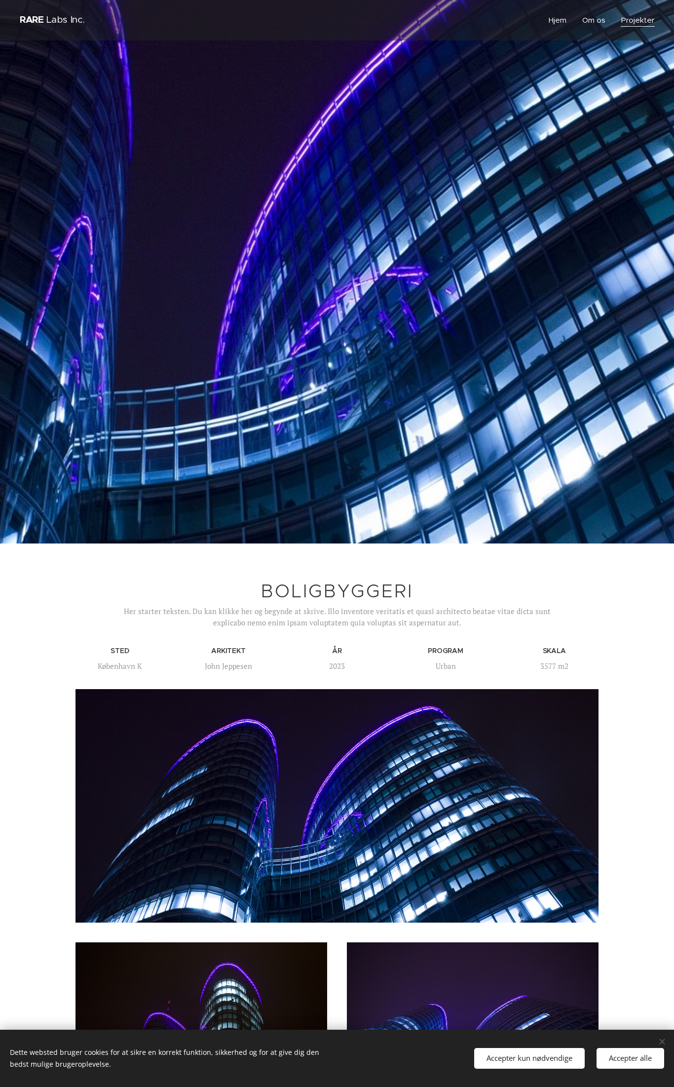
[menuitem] (560, 20)
